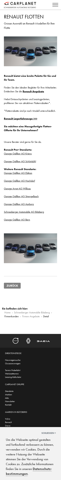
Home (7, 312)
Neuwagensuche (12, 360)
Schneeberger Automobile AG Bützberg (24, 212)
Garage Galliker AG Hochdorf (19, 181)
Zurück (12, 285)
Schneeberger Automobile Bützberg (32, 312)
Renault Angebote (33, 91)
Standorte (9, 391)
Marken (8, 394)
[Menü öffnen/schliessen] (54, 5)
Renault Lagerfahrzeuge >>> (20, 118)
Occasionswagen (12, 363)
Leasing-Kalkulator (13, 377)
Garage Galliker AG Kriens (18, 153)
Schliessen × (48, 433)
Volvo (7, 418)
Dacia (7, 425)
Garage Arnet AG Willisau (17, 188)
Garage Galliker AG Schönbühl (20, 161)
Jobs (7, 397)
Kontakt (8, 404)
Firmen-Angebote (31, 316)
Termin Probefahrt (12, 370)
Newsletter (10, 401)
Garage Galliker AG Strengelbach (21, 196)
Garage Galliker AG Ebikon (18, 173)
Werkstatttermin (12, 373)
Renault (8, 422)
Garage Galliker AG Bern (17, 219)
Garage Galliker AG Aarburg (19, 204)
